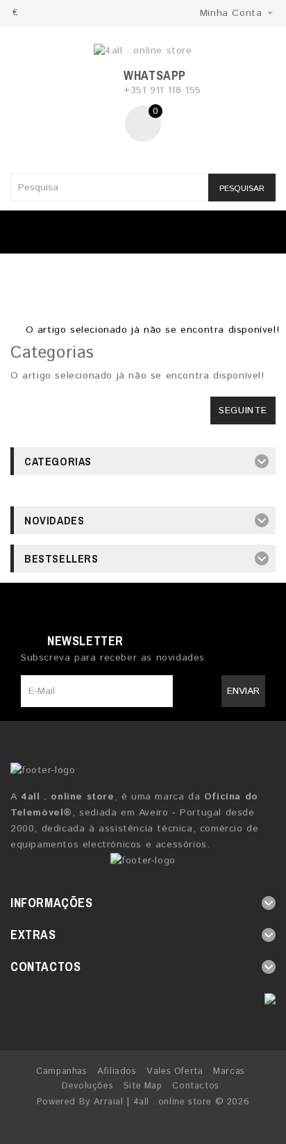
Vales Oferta (174, 1071)
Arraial (109, 1102)
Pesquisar (241, 188)
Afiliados (116, 1071)
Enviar (243, 691)
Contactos (195, 1086)
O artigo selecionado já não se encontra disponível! (153, 330)
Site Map (143, 1086)
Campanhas (61, 1071)
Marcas (229, 1071)
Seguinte (243, 410)
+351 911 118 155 (162, 90)
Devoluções (87, 1086)
